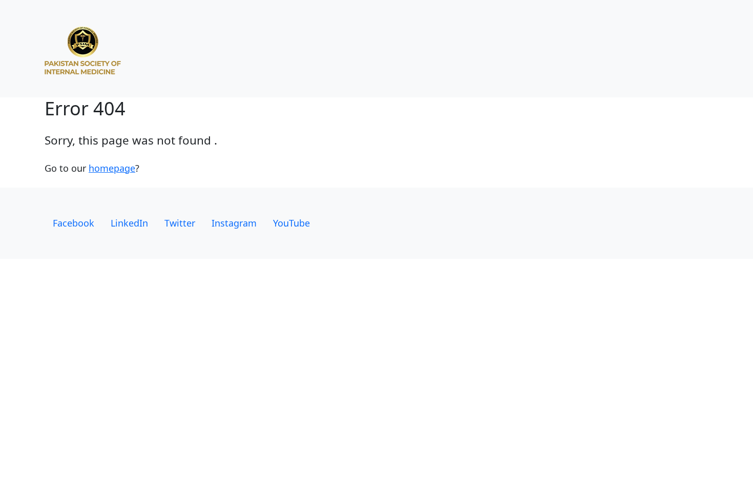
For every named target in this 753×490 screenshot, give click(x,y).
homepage (112, 168)
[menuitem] (73, 223)
